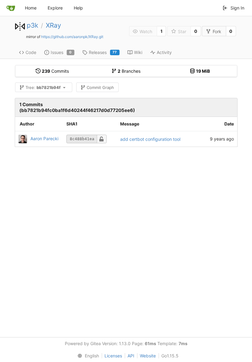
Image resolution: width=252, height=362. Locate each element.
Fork (217, 31)
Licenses (113, 355)
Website (148, 355)
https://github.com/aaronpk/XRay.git (72, 36)
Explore (55, 7)
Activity (164, 52)
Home (31, 7)
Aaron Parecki (44, 138)
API (131, 355)
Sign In (237, 7)
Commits (55, 71)
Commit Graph (100, 87)
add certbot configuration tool (150, 139)
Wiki (138, 52)
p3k (32, 25)
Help (78, 7)
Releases (103, 52)
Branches (129, 71)
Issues (61, 52)
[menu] (87, 356)
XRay (53, 25)
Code (31, 52)
